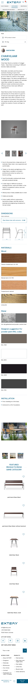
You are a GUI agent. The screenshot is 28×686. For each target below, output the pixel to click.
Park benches (19, 658)
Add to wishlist (14, 681)
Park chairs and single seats (20, 661)
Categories (15, 6)
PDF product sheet (10, 37)
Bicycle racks (19, 669)
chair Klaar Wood (14, 584)
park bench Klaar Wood (14, 497)
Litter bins (19, 666)
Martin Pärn (10, 50)
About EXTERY (7, 658)
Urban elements (20, 671)
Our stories (6, 668)
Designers (6, 660)
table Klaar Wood (14, 555)
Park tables (19, 664)
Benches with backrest (9, 9)
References (6, 665)
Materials (5, 663)
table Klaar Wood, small (14, 612)
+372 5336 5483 (5, 630)
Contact (5, 670)
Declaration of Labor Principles (7, 673)
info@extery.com (6, 627)
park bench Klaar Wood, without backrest (14, 526)
